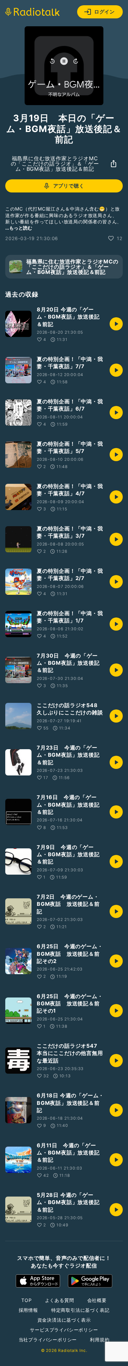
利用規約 (99, 1339)
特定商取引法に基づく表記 (80, 1310)
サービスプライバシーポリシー (64, 1329)
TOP (26, 1300)
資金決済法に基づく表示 (64, 1320)
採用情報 (28, 1310)
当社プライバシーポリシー (48, 1339)
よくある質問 (59, 1300)
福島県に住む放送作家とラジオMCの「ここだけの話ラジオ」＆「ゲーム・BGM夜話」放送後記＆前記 (55, 163)
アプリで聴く (68, 186)
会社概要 (97, 1300)
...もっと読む (18, 228)
